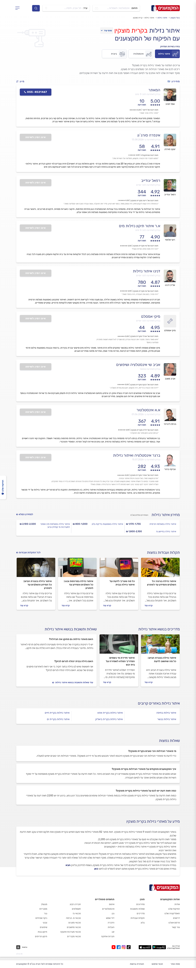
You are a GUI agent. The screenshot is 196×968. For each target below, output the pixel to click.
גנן (113, 913)
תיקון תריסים (41, 936)
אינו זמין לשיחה (35, 137)
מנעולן (44, 904)
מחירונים (140, 904)
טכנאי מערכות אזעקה (70, 931)
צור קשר (176, 927)
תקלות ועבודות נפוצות (163, 552)
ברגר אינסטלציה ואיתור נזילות (136, 455)
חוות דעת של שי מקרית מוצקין (145, 246)
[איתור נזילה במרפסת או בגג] (77, 569)
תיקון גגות (42, 931)
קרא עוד (148, 605)
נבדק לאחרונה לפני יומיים (148, 185)
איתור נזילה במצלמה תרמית (163, 524)
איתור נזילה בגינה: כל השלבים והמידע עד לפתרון (161, 583)
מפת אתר (175, 964)
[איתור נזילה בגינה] (160, 569)
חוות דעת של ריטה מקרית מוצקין (144, 200)
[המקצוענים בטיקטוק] (129, 947)
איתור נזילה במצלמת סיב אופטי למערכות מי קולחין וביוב (55, 525)
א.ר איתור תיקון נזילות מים (139, 226)
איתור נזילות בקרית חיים (57, 712)
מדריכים (141, 913)
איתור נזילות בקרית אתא (110, 712)
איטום (111, 904)
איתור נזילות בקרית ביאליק (109, 719)
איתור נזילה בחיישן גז (166, 531)
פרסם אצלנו (174, 922)
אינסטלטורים (108, 908)
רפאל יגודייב (150, 180)
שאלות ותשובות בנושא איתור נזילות (71, 629)
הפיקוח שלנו (174, 908)
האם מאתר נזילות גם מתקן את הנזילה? (71, 639)
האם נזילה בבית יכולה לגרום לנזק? (73, 661)
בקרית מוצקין (130, 30)
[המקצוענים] (165, 8)
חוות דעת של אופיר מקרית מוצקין (144, 475)
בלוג (143, 922)
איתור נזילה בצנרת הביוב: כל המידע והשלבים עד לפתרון (37, 585)
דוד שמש (110, 918)
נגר (45, 913)
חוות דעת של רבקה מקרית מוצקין (144, 384)
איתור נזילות (162, 18)
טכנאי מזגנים (74, 922)
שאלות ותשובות (137, 908)
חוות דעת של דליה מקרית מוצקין (144, 430)
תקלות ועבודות (138, 918)
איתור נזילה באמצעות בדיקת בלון (107, 524)
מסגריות (43, 908)
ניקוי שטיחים (41, 918)
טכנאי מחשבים (74, 927)
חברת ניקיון (75, 904)
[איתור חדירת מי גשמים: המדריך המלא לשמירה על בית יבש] (119, 645)
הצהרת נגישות (137, 964)
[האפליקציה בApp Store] (145, 947)
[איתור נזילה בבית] (119, 569)
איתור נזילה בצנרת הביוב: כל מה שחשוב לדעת (162, 659)
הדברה (111, 922)
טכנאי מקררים (74, 936)
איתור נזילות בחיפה (166, 712)
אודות (177, 904)
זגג (113, 931)
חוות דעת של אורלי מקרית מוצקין (144, 336)
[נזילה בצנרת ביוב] (36, 569)
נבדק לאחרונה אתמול (150, 369)
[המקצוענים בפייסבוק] (119, 947)
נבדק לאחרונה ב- (146, 139)
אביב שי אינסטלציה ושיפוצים (138, 364)
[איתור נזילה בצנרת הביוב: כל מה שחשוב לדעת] (160, 645)
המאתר (154, 90)
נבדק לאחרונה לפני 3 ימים (147, 94)
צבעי (45, 922)
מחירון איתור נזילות (166, 515)
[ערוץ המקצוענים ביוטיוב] (114, 947)
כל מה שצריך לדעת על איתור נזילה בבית (122, 583)
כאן (96, 868)
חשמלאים (76, 908)
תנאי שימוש (157, 964)
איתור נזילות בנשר (166, 719)
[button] (21, 81)
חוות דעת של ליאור (150, 110)
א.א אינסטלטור (148, 410)
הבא (68, 865)
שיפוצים (43, 927)
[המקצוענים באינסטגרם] (124, 947)
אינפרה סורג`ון (148, 135)
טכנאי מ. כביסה (73, 918)
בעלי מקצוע (175, 18)
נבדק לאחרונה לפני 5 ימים (147, 230)
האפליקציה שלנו (172, 913)
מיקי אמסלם (150, 316)
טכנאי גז (77, 913)
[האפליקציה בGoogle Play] (159, 947)
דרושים (176, 918)
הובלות (111, 927)
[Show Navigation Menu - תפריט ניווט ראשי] (18, 8)
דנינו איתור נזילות (146, 271)
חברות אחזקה (107, 936)
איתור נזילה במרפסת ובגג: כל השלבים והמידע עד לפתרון (78, 585)
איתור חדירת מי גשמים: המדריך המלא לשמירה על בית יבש (120, 661)
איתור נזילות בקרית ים (58, 719)
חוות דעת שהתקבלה (149, 155)
